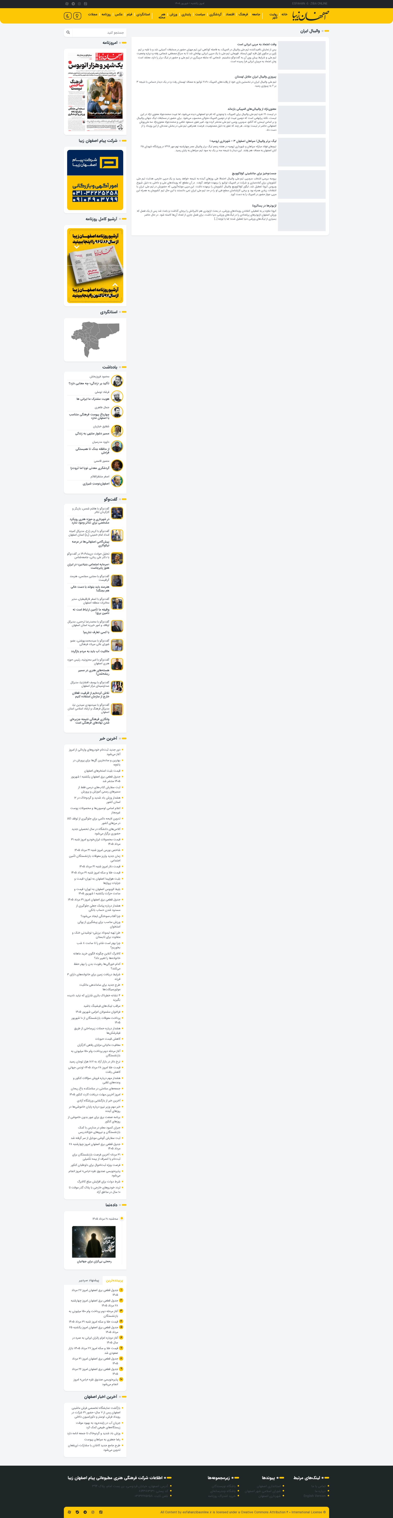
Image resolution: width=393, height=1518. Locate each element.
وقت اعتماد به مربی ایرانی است (256, 44)
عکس (119, 14)
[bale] (77, 1512)
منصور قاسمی (101, 461)
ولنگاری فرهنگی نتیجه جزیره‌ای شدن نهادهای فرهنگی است (89, 721)
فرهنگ (243, 14)
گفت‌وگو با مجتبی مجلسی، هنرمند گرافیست (89, 578)
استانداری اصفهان (269, 1486)
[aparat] (67, 4)
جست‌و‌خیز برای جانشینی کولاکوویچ (254, 173)
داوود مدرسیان (100, 442)
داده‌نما (111, 1205)
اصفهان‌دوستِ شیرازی (96, 483)
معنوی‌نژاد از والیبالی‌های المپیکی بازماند (252, 109)
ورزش (173, 14)
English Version (315, 1496)
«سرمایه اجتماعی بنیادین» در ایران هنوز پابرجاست (88, 566)
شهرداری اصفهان (270, 1496)
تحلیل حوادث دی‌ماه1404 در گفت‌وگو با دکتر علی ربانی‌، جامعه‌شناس (88, 556)
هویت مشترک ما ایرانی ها (93, 399)
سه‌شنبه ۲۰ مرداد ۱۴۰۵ (105, 1219)
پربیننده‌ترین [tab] (114, 1280)
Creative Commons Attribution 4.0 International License (281, 1512)
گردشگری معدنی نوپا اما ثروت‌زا (89, 468)
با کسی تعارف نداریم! (96, 632)
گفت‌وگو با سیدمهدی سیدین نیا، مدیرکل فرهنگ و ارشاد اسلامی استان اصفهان (88, 708)
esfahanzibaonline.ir (197, 1512)
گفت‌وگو (110, 499)
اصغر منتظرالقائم (100, 476)
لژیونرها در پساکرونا (264, 205)
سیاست (200, 14)
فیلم (129, 14)
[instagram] (79, 4)
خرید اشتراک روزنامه (222, 1496)
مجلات (92, 14)
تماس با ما (318, 1486)
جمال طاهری (102, 407)
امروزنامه (110, 42)
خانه (284, 14)
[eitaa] (85, 4)
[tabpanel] (95, 1338)
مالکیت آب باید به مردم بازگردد (90, 651)
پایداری (186, 14)
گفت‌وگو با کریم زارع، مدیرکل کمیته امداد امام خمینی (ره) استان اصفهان (89, 533)
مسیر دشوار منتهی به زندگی (92, 433)
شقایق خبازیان (101, 426)
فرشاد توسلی (102, 392)
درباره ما (320, 1491)
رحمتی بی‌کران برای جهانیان (94, 1261)
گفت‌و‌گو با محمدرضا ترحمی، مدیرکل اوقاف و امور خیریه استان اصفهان (88, 623)
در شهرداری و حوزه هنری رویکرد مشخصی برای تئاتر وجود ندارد (89, 521)
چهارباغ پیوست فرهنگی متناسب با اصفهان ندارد (89, 416)
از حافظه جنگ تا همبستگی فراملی (92, 451)
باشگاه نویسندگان (224, 1486)
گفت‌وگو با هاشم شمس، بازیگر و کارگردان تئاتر (90, 510)
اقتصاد (230, 14)
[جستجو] (68, 32)
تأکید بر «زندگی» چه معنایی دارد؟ (89, 383)
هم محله (161, 16)
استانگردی (143, 14)
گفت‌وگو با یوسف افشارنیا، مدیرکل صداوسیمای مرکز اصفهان (89, 684)
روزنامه (106, 14)
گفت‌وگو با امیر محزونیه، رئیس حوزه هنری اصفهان (88, 661)
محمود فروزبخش (99, 376)
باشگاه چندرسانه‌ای (223, 1491)
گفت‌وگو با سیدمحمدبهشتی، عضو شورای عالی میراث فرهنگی (89, 642)
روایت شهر (273, 16)
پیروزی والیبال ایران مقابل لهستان (255, 76)
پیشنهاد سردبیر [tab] (89, 1280)
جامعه (256, 14)
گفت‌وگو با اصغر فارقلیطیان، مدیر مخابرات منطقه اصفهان (90, 601)
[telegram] (73, 4)
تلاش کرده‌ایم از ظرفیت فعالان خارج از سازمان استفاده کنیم (90, 695)
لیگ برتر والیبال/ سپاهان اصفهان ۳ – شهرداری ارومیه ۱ (243, 141)
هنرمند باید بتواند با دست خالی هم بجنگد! (90, 589)
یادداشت (110, 367)
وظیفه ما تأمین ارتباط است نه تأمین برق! (91, 611)
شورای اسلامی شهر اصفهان (263, 1491)
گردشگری (215, 14)
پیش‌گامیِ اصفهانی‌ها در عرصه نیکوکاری (90, 543)
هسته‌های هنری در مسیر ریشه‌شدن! (93, 672)
